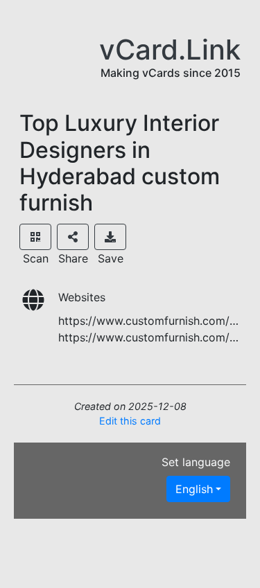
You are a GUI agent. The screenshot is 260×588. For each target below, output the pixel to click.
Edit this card (130, 421)
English (194, 489)
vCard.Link (170, 49)
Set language (196, 462)
